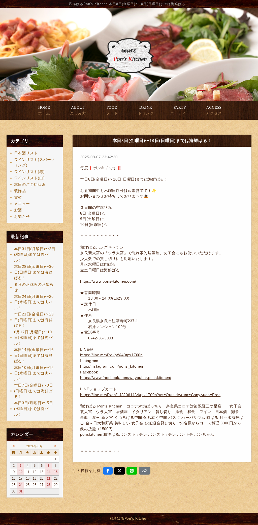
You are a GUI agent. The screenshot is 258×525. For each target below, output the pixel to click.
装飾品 (20, 191)
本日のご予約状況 (30, 184)
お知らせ (22, 216)
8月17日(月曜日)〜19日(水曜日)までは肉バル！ (33, 337)
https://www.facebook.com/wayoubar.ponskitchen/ (125, 377)
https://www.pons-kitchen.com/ (108, 281)
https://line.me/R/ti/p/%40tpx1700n (111, 355)
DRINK (146, 110)
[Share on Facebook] (108, 471)
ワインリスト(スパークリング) (34, 162)
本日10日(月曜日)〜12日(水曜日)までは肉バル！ (34, 373)
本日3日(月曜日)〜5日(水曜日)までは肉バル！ (33, 408)
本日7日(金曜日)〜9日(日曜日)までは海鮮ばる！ (33, 391)
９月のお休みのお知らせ (34, 287)
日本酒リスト (26, 153)
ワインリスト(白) (29, 178)
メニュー (22, 203)
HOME (44, 110)
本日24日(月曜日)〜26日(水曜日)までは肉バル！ (34, 302)
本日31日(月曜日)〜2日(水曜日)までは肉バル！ (34, 254)
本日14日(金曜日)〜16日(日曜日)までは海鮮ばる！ (34, 355)
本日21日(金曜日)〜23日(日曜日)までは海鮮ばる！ (34, 320)
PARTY (180, 110)
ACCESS (214, 110)
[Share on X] (119, 471)
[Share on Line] (131, 471)
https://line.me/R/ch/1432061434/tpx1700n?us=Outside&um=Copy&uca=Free (150, 395)
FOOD (112, 110)
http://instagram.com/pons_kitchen (111, 366)
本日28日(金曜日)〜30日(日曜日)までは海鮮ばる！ (34, 272)
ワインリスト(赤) (29, 171)
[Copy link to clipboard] (144, 471)
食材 (18, 197)
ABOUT (78, 110)
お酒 (18, 210)
